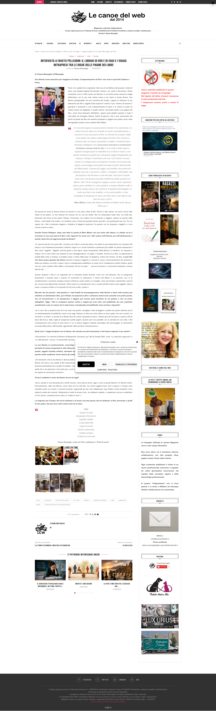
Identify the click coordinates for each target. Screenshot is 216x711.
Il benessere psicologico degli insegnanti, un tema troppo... (50, 584)
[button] (137, 342)
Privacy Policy (113, 369)
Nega (104, 364)
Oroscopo (115, 43)
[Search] (180, 43)
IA (80, 43)
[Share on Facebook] (90, 514)
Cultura (50, 43)
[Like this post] (87, 514)
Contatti (108, 2)
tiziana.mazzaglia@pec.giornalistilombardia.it (160, 545)
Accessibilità (118, 2)
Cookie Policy (102, 369)
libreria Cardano (100, 500)
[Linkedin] (177, 2)
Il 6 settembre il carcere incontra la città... (66, 2)
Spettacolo (62, 43)
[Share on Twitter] (92, 514)
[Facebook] (171, 2)
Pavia (38, 504)
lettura (76, 500)
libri (112, 500)
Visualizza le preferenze (126, 364)
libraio (86, 500)
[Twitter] (174, 2)
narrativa (122, 500)
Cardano (47, 500)
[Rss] (180, 2)
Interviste (87, 43)
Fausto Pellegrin (62, 500)
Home (92, 2)
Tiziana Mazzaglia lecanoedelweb (57, 504)
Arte (38, 500)
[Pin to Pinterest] (95, 514)
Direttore (126, 43)
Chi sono (100, 2)
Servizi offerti (138, 43)
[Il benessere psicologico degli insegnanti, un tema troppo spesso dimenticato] (50, 570)
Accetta (86, 364)
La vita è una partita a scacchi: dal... (117, 584)
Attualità (38, 43)
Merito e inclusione (83, 583)
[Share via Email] (98, 514)
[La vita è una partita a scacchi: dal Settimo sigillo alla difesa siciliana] (117, 570)
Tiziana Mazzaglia (81, 68)
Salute (98, 43)
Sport (106, 43)
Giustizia (72, 43)
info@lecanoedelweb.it (160, 539)
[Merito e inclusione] (83, 570)
